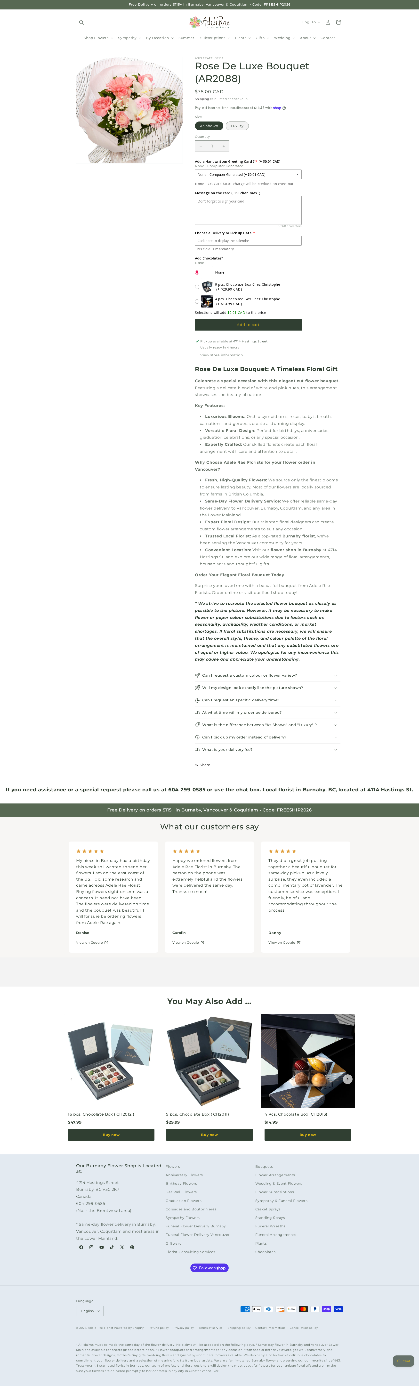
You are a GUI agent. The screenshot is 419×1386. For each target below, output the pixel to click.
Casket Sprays (268, 1209)
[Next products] (348, 1079)
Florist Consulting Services (190, 1252)
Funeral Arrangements (275, 1234)
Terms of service (211, 1327)
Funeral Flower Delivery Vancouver (198, 1234)
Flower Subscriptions (274, 1192)
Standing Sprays (270, 1218)
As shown (209, 126)
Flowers (173, 1166)
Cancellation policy (304, 1327)
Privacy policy (184, 1327)
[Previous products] (71, 1079)
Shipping (202, 99)
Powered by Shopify (129, 1327)
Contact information (270, 1327)
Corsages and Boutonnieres (191, 1209)
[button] (81, 22)
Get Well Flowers (181, 1192)
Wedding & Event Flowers (278, 1183)
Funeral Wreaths (270, 1226)
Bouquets (264, 1166)
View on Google (89, 942)
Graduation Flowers (183, 1201)
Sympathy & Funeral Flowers (281, 1201)
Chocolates (265, 1252)
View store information (221, 355)
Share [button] (205, 765)
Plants (261, 1243)
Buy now (111, 1135)
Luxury (237, 126)
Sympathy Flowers (183, 1218)
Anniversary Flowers (184, 1175)
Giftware (173, 1243)
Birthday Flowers (181, 1183)
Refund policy (159, 1327)
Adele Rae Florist (100, 1327)
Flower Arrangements (275, 1175)
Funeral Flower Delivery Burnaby (196, 1226)
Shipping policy (239, 1327)
